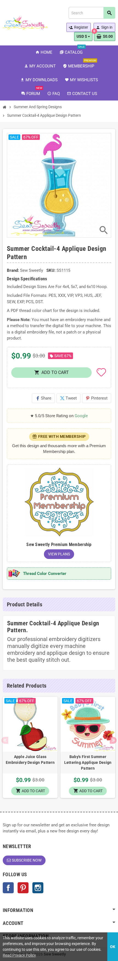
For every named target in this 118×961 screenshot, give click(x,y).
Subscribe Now (26, 860)
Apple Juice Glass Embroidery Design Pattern (30, 759)
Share (43, 398)
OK (112, 946)
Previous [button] (4, 740)
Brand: (13, 270)
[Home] (4, 107)
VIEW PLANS (59, 554)
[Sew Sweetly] (25, 22)
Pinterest (97, 398)
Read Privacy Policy (19, 955)
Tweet (68, 398)
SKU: (50, 270)
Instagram (37, 887)
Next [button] (113, 740)
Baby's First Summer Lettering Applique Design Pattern (88, 762)
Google (81, 415)
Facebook (8, 887)
